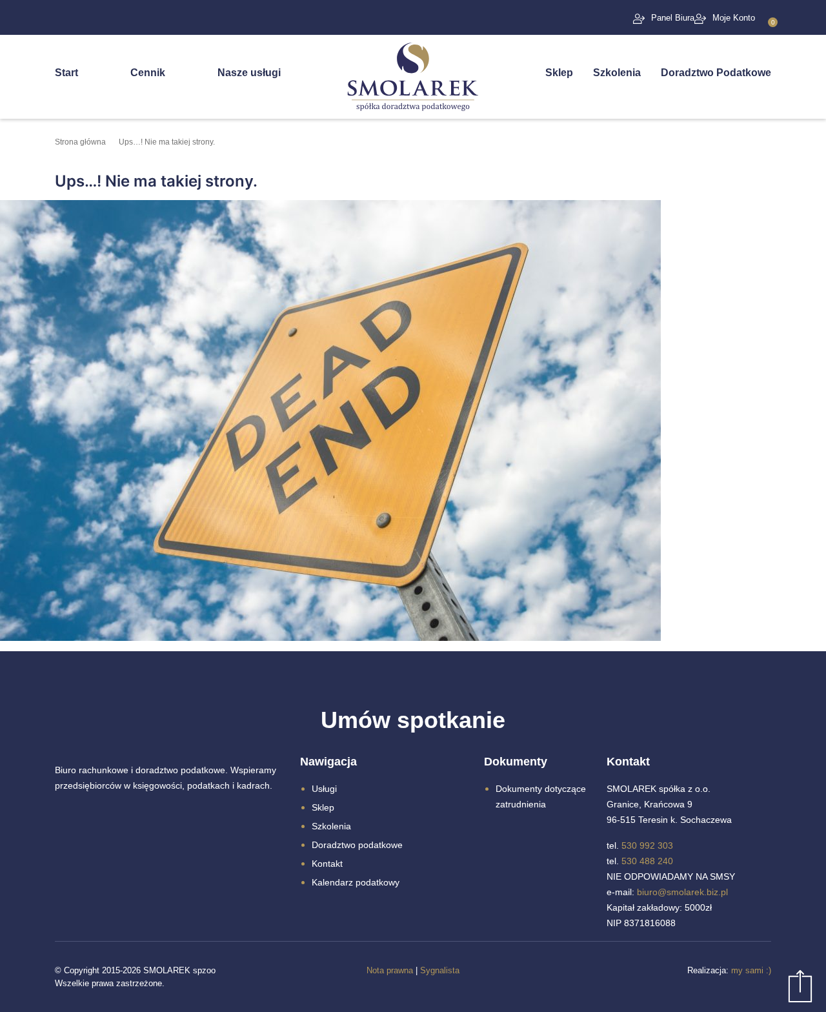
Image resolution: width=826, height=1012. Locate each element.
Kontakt (327, 863)
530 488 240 (647, 861)
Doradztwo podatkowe (357, 845)
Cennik (147, 72)
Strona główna (80, 142)
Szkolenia (617, 72)
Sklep (559, 72)
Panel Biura (672, 18)
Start (66, 72)
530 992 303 (647, 845)
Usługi (324, 789)
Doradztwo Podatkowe (716, 72)
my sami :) (751, 970)
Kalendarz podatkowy (355, 882)
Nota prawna (390, 970)
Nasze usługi (249, 72)
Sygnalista (439, 970)
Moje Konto (733, 18)
